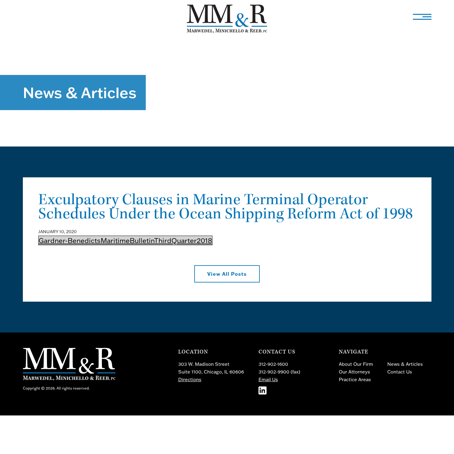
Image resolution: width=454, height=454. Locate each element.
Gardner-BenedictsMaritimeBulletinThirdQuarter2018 (125, 240)
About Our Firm (356, 364)
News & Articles (405, 364)
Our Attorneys (354, 372)
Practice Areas (355, 379)
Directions (189, 379)
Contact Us (399, 372)
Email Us (268, 379)
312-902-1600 (273, 364)
